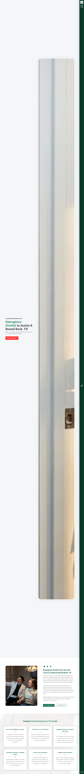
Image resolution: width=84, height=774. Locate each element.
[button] (82, 386)
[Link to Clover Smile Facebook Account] (80, 772)
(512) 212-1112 (11, 338)
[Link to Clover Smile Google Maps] (82, 772)
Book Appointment (48, 705)
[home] (81, 4)
